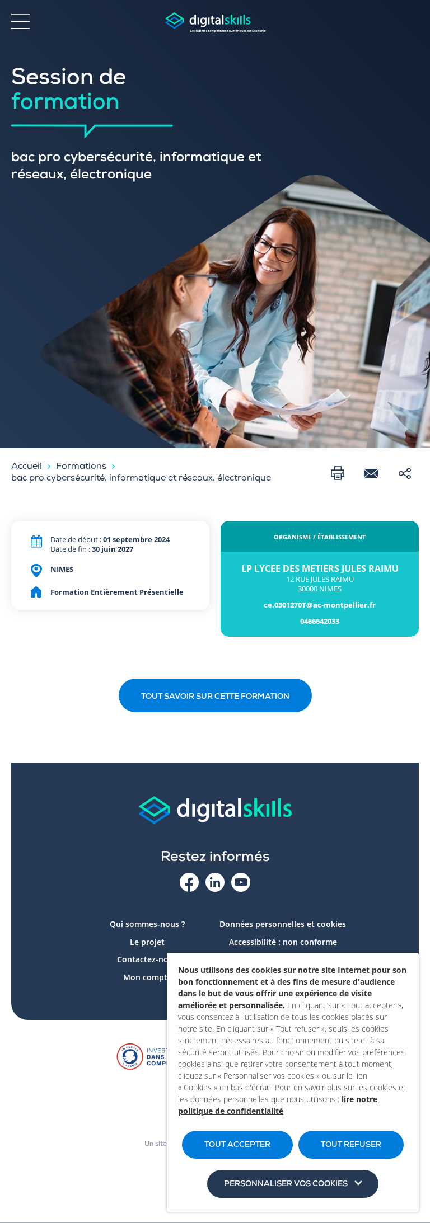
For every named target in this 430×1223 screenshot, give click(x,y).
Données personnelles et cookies (282, 924)
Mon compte (147, 977)
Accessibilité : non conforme (283, 942)
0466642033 (319, 621)
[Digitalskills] (215, 22)
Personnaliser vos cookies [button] (286, 1184)
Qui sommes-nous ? (147, 924)
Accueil (26, 467)
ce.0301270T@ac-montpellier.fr (320, 605)
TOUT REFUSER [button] (351, 1145)
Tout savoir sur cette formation (215, 697)
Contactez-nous (147, 959)
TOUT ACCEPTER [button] (237, 1145)
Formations (81, 467)
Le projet (147, 942)
